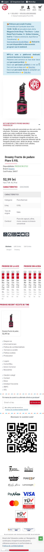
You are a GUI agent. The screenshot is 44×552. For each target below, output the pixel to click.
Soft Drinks (17, 246)
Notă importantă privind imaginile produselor (16, 124)
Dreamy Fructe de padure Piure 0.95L (11, 331)
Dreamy (11, 169)
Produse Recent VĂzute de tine (14, 305)
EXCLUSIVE (14, 13)
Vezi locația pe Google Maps (17, 42)
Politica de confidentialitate (12, 546)
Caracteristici (10, 187)
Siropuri (8, 250)
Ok (41, 539)
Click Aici (31, 67)
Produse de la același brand (15, 266)
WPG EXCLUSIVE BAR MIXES (28, 13)
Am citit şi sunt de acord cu (16, 408)
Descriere (24, 187)
